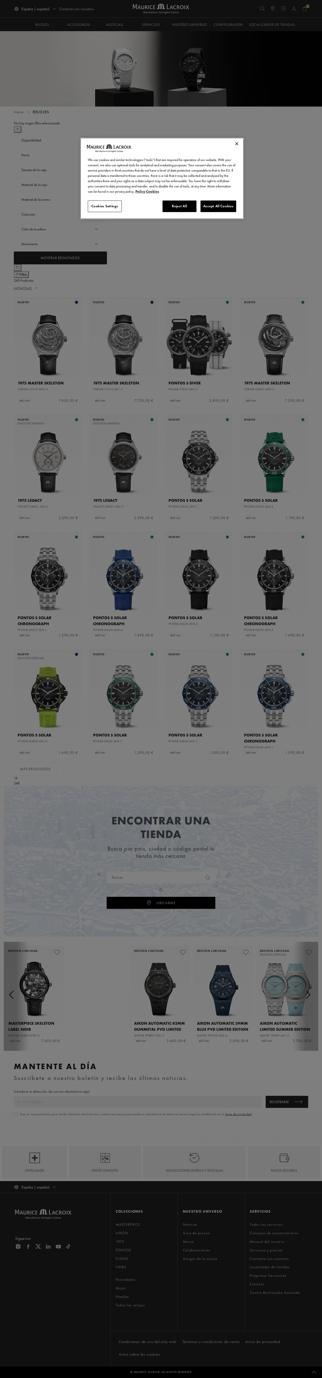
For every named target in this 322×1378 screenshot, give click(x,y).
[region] (162, 178)
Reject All (179, 206)
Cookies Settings (104, 206)
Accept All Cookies (218, 206)
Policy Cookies (147, 191)
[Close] (236, 143)
